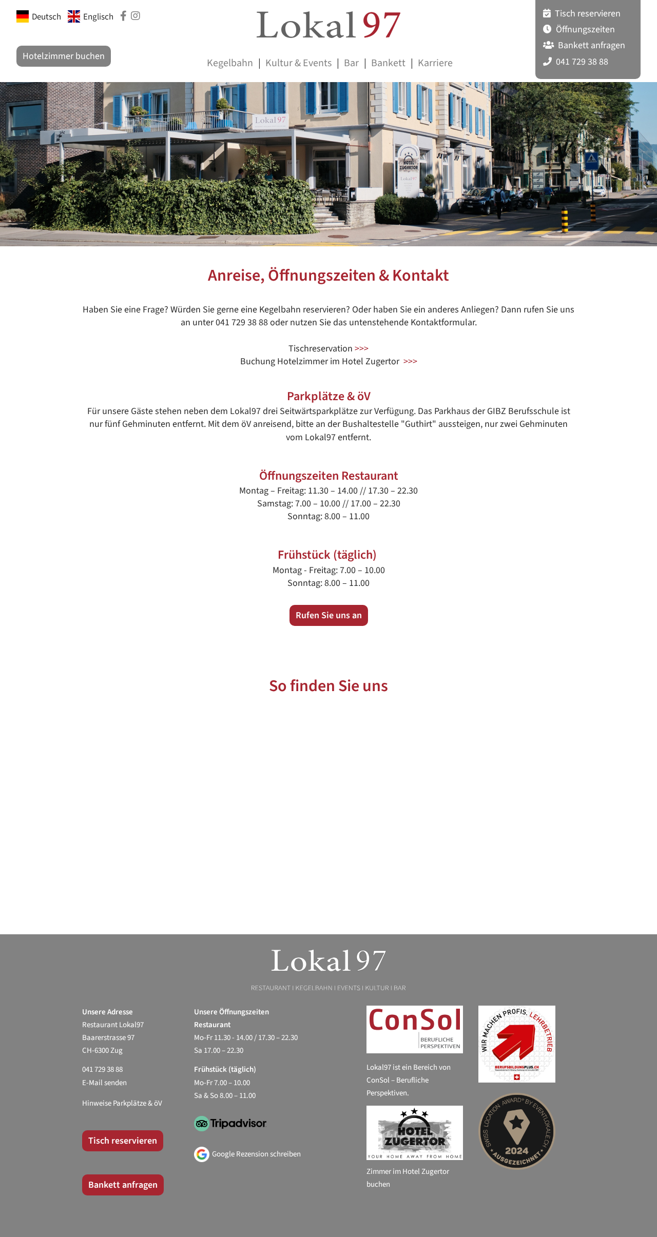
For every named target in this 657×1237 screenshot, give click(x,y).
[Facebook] (123, 16)
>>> (362, 348)
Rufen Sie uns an (329, 615)
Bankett (388, 63)
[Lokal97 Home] (328, 24)
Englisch (98, 17)
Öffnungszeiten (584, 29)
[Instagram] (135, 16)
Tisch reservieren (587, 13)
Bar (351, 63)
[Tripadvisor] (273, 1127)
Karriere (435, 63)
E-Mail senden (104, 1082)
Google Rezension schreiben (256, 1154)
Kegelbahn (230, 63)
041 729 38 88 (581, 61)
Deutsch (46, 17)
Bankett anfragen (590, 45)
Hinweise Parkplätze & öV (122, 1103)
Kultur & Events (298, 63)
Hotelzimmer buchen (64, 56)
